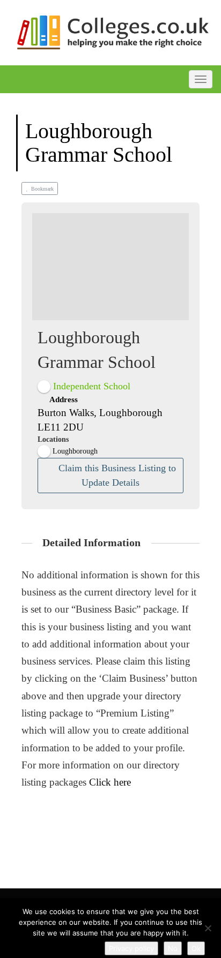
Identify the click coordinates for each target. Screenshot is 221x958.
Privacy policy (131, 948)
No (173, 948)
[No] (207, 928)
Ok (196, 948)
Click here (110, 782)
